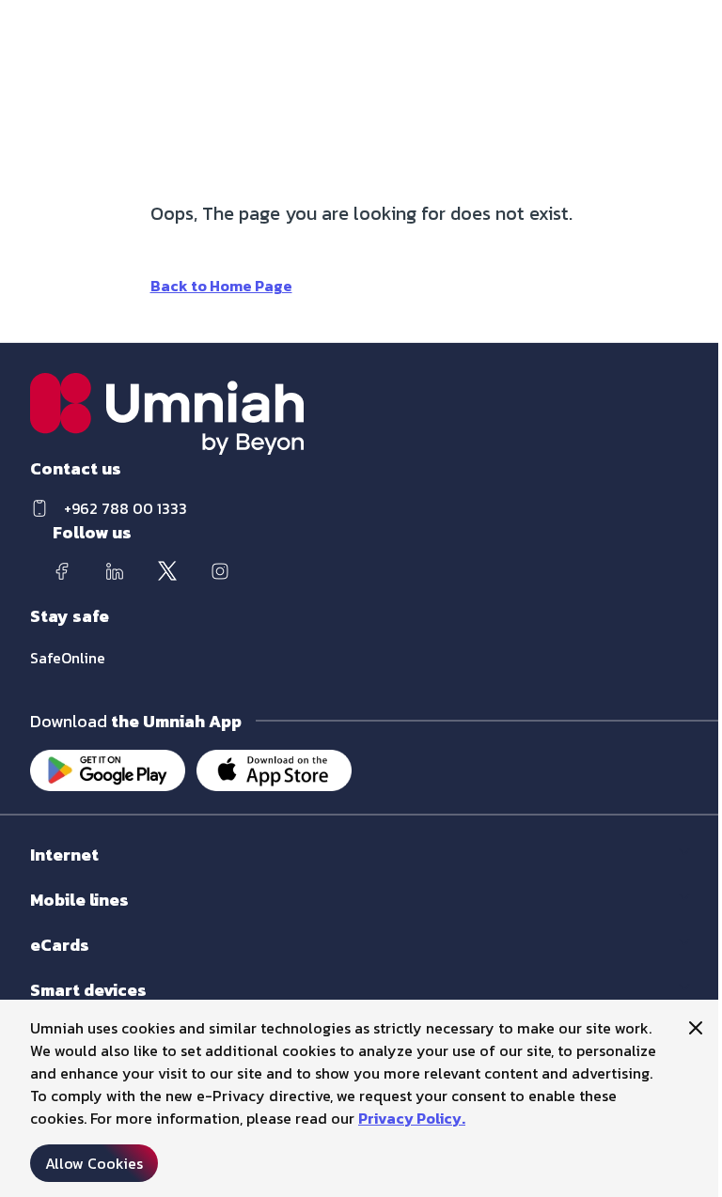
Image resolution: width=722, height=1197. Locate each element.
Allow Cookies (94, 1163)
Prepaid (53, 918)
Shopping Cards (77, 963)
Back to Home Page (221, 285)
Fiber (44, 873)
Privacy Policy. (411, 1118)
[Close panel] (695, 1028)
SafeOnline (67, 657)
